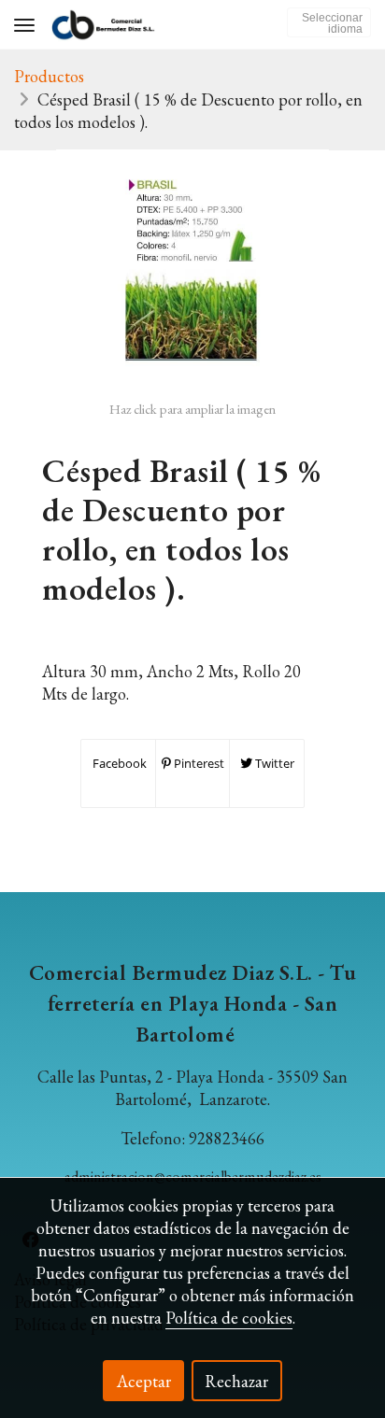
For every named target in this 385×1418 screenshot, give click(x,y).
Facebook (118, 763)
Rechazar (236, 1381)
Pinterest (197, 763)
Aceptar (144, 1381)
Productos (49, 76)
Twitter (273, 763)
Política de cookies (228, 1317)
